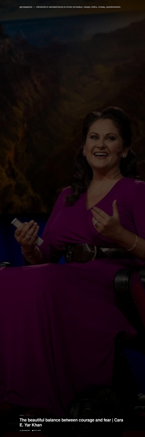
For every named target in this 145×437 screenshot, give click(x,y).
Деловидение (26, 6)
